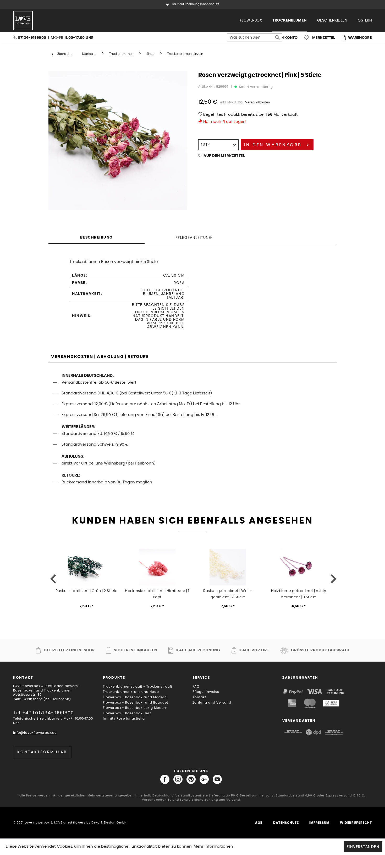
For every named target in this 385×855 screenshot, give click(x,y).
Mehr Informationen (213, 846)
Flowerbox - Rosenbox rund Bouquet (135, 702)
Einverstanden (363, 847)
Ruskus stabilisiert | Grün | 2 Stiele (87, 591)
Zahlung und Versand (211, 702)
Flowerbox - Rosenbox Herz (127, 713)
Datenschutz (286, 822)
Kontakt (199, 697)
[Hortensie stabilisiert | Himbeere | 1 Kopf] (157, 567)
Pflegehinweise (205, 691)
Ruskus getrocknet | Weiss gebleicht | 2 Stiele (227, 594)
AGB (259, 822)
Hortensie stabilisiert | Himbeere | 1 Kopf (157, 594)
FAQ (195, 686)
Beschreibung (96, 237)
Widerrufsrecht (356, 822)
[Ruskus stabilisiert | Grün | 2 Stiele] (86, 567)
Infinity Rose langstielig (124, 718)
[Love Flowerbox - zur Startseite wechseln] (23, 20)
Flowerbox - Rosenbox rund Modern (135, 697)
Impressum (319, 822)
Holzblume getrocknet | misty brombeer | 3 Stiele (298, 594)
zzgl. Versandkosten (254, 102)
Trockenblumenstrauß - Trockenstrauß (137, 686)
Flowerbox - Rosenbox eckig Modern (135, 707)
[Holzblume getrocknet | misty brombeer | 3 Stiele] (298, 567)
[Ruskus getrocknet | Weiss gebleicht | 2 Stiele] (228, 567)
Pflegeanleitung (193, 238)
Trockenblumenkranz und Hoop (131, 691)
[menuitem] (251, 20)
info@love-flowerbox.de (35, 732)
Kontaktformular (42, 752)
